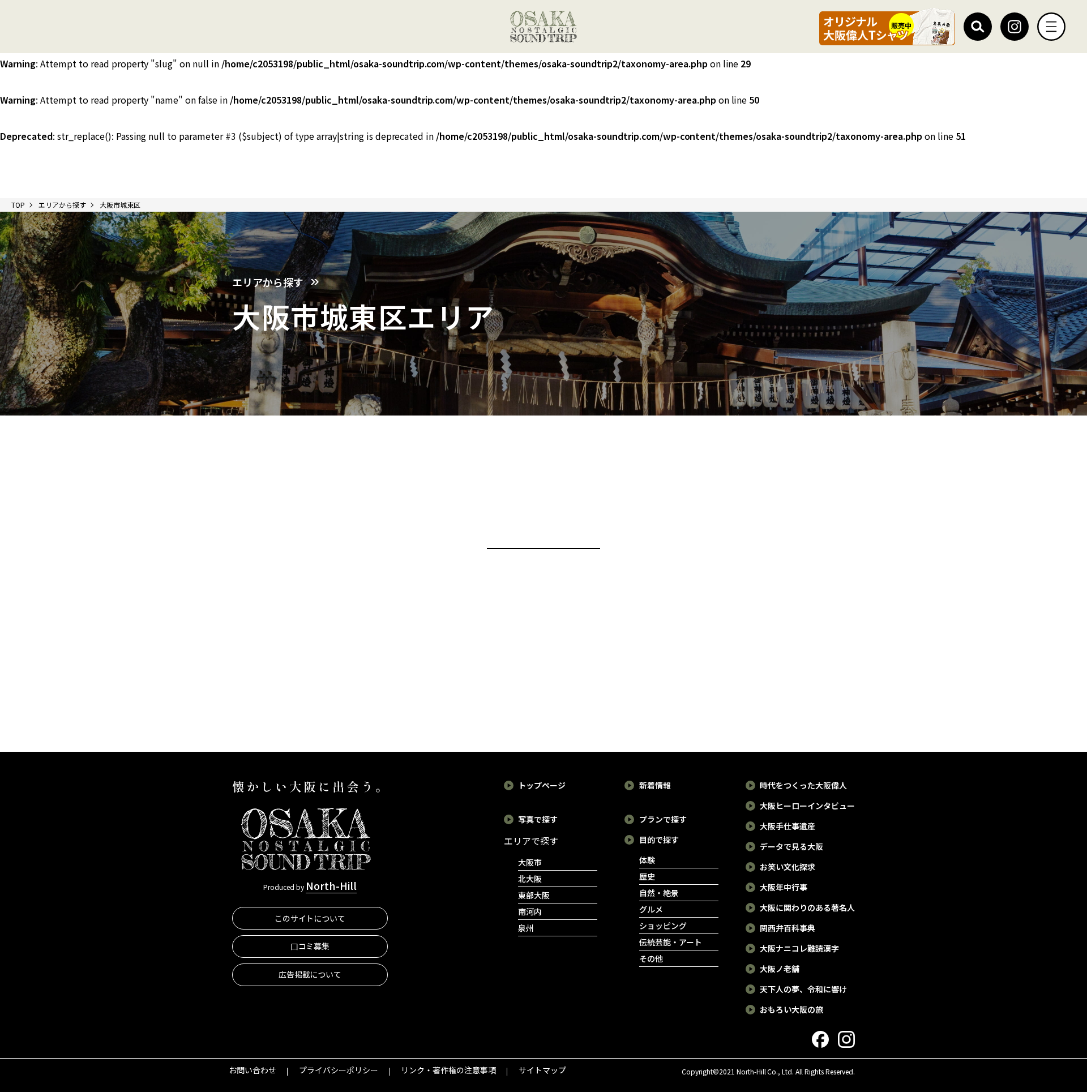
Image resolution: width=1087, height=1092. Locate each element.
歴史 (647, 876)
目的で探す (659, 839)
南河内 (530, 911)
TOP (18, 204)
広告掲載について (310, 974)
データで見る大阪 (791, 846)
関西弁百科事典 (787, 927)
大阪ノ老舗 (779, 968)
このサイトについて (310, 918)
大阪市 (530, 862)
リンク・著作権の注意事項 (448, 1070)
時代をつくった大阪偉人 (803, 785)
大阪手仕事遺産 (787, 826)
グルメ (651, 909)
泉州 (526, 927)
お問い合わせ (252, 1070)
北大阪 (530, 878)
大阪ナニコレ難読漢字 (799, 948)
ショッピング (663, 925)
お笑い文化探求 (787, 866)
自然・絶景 (659, 892)
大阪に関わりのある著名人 (807, 907)
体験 (647, 860)
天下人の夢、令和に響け (803, 989)
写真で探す (538, 819)
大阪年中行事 (783, 887)
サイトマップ (542, 1070)
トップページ (542, 785)
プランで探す (663, 819)
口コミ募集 (310, 946)
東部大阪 (534, 895)
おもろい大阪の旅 (791, 1009)
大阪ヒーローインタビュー (807, 805)
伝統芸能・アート (670, 942)
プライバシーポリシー (338, 1070)
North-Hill (331, 885)
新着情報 (655, 785)
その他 (651, 958)
